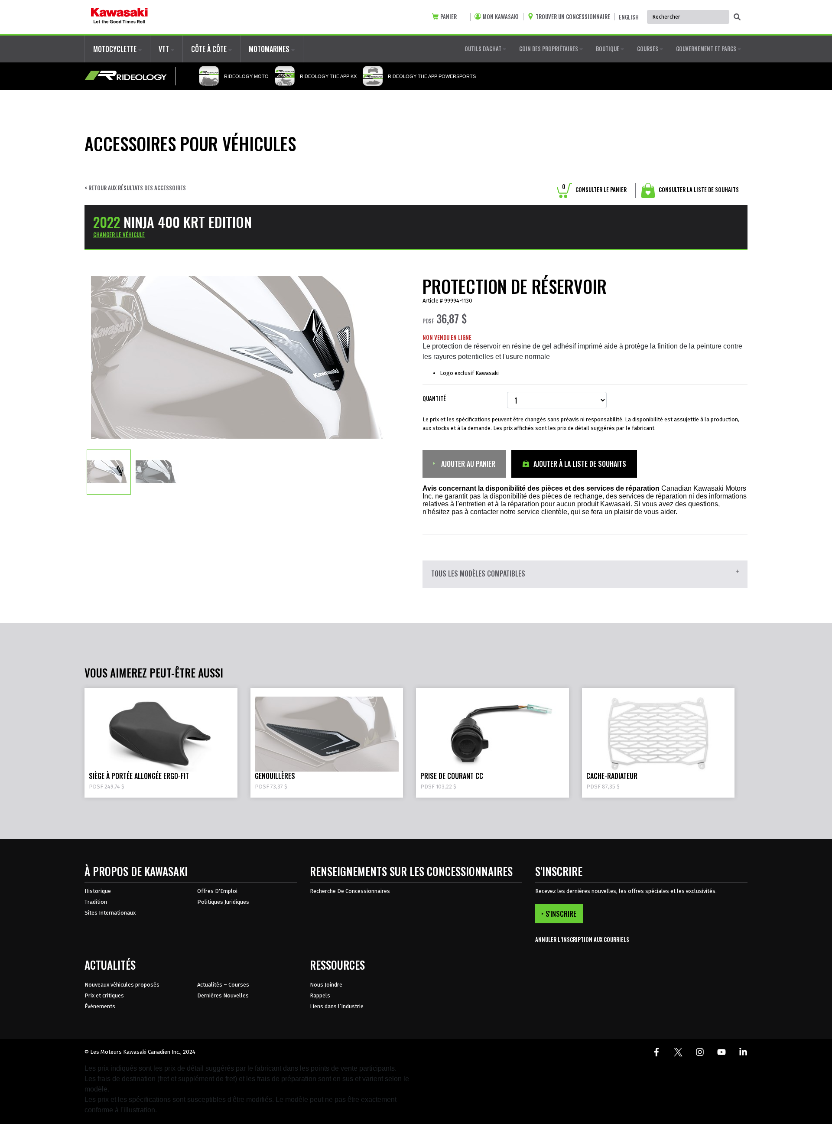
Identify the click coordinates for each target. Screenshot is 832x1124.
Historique (97, 891)
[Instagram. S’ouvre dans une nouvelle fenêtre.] (700, 1052)
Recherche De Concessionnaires (350, 891)
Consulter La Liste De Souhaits (698, 189)
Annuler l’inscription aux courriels (582, 939)
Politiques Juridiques (223, 902)
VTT (165, 49)
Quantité (434, 398)
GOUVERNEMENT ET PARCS (707, 48)
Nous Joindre (326, 984)
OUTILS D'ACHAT (484, 48)
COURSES (648, 48)
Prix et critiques (104, 995)
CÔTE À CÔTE (209, 49)
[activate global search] (737, 17)
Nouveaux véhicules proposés (121, 984)
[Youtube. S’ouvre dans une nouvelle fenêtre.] (721, 1052)
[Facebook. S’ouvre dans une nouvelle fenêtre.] (656, 1052)
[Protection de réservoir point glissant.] (108, 471)
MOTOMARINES (270, 49)
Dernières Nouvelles (223, 995)
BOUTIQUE (608, 48)
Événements (99, 1006)
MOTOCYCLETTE (115, 49)
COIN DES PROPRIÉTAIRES (549, 48)
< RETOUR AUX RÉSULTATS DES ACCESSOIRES (135, 188)
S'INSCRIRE (561, 914)
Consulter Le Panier (594, 189)
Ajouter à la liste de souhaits (579, 464)
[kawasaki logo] (119, 17)
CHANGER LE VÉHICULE (119, 234)
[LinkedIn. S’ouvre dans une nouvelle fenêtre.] (743, 1052)
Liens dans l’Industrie (337, 1006)
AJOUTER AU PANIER (467, 464)
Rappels (320, 995)
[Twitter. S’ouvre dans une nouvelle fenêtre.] (678, 1052)
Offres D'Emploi (217, 891)
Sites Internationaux (110, 912)
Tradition (95, 902)
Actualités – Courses (223, 984)
